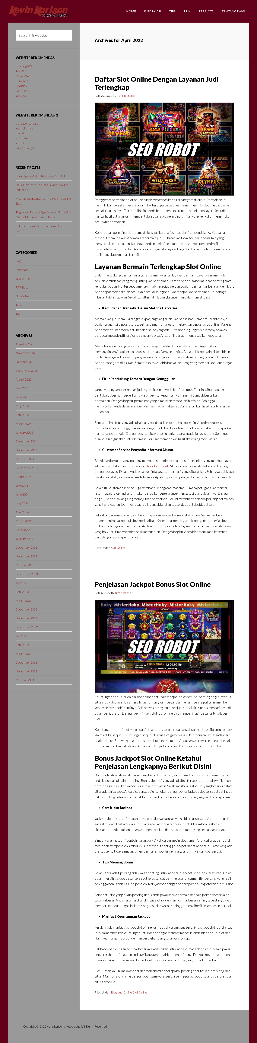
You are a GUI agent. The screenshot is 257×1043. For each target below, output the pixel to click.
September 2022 (27, 627)
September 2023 (27, 574)
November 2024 (26, 450)
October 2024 (25, 459)
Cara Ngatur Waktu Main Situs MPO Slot (42, 176)
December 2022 (26, 609)
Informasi (22, 269)
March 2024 (23, 521)
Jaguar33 (21, 95)
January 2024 (24, 538)
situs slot (21, 143)
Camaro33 (22, 81)
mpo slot (21, 133)
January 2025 (24, 432)
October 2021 (25, 680)
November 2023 (26, 556)
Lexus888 (22, 86)
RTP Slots (22, 287)
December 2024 (26, 441)
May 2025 (22, 406)
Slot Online (118, 547)
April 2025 (22, 414)
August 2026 (24, 344)
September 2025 (27, 370)
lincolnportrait (157, 466)
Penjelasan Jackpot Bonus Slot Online (153, 584)
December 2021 (26, 662)
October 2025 (25, 361)
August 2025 (24, 379)
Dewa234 (22, 76)
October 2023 (25, 565)
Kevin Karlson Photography (38, 11)
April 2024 (22, 512)
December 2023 (26, 547)
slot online (22, 138)
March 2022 (23, 653)
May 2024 (22, 503)
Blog (114, 992)
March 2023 (23, 600)
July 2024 (22, 485)
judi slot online (24, 128)
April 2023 (22, 591)
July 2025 (22, 388)
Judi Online (125, 992)
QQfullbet (22, 90)
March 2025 (23, 423)
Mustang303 (24, 66)
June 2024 (22, 494)
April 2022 (22, 644)
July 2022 (22, 636)
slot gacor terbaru (27, 123)
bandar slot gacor (27, 148)
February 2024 (25, 529)
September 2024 (27, 468)
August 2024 (24, 476)
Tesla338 (21, 71)
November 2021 (26, 671)
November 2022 (26, 618)
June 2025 (22, 397)
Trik (18, 314)
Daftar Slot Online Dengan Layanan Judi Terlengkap (157, 83)
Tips (18, 305)
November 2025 (26, 353)
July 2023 (22, 583)
